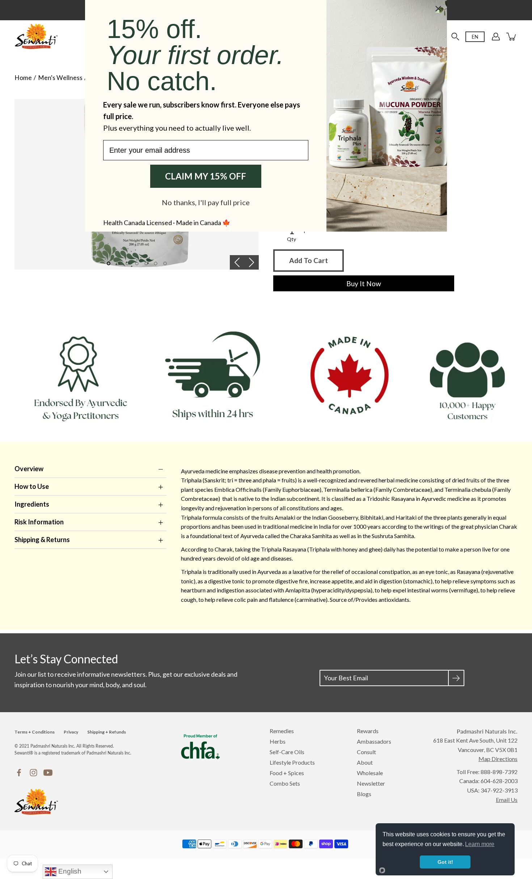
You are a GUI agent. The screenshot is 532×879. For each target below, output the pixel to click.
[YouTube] (47, 772)
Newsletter (371, 783)
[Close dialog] (438, 8)
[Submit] (456, 678)
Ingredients (31, 504)
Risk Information (39, 522)
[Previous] (237, 262)
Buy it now (363, 283)
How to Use (31, 486)
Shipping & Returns (42, 540)
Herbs (278, 741)
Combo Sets (285, 783)
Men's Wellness (60, 77)
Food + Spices (287, 772)
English (68, 871)
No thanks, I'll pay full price (206, 202)
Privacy (71, 732)
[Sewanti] (36, 36)
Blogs (364, 793)
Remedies (282, 730)
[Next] (251, 262)
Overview (28, 469)
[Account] (496, 36)
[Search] (455, 36)
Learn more (479, 844)
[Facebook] (19, 772)
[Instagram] (33, 772)
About (365, 762)
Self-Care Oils (287, 751)
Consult (366, 751)
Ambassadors (374, 741)
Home (23, 77)
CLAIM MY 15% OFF (205, 176)
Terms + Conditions (34, 732)
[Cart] (512, 36)
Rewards (368, 730)
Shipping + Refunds (106, 732)
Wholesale (370, 772)
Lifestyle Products (292, 762)
